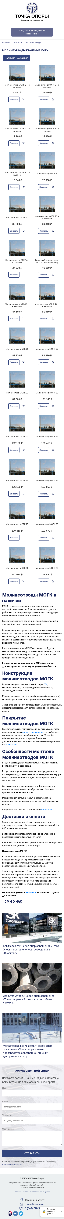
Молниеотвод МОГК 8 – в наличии (47, 129)
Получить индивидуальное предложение (32, 32)
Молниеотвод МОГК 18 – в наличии (47, 305)
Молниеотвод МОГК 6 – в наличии (47, 86)
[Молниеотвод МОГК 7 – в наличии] (17, 117)
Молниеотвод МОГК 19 (17, 349)
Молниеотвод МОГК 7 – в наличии (17, 129)
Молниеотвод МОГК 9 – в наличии (17, 173)
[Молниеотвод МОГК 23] (17, 423)
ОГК (45, 684)
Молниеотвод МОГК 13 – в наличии (47, 217)
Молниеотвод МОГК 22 (47, 393)
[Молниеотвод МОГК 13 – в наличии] (47, 204)
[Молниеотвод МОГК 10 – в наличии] (47, 160)
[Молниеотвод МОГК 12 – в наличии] (17, 204)
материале (46, 809)
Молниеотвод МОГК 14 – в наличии (17, 261)
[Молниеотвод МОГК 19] (17, 336)
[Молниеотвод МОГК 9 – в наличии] (17, 160)
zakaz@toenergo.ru (35, 1204)
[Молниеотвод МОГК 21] (17, 379)
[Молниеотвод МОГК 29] (17, 555)
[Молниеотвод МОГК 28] (47, 511)
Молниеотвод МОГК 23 (17, 436)
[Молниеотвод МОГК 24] (47, 423)
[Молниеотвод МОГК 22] (47, 379)
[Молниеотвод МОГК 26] (47, 467)
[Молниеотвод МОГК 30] (47, 555)
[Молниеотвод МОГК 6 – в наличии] (47, 73)
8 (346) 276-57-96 (35, 1208)
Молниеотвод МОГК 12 (17, 217)
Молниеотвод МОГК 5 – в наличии (17, 86)
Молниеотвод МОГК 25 (17, 480)
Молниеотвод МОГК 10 (47, 173)
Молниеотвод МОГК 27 (17, 524)
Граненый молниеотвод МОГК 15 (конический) (46, 261)
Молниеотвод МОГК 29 (17, 568)
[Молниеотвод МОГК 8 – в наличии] (47, 117)
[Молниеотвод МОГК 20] (47, 336)
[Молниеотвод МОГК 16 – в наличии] (17, 292)
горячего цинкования (32, 732)
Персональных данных (12, 1164)
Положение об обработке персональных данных (32, 1192)
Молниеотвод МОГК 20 (47, 349)
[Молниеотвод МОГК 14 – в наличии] (17, 248)
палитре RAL (11, 744)
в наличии (31, 892)
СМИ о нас (13, 901)
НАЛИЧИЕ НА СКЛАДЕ (16, 58)
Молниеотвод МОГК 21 (17, 393)
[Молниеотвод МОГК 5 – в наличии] (17, 73)
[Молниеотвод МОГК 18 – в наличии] (47, 292)
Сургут (41, 1200)
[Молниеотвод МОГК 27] (17, 511)
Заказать (14, 99)
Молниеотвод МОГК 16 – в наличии (17, 305)
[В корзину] (23, 99)
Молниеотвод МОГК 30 (47, 568)
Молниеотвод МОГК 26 (47, 480)
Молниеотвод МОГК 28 (47, 524)
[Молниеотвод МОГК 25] (17, 467)
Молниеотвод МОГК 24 (47, 436)
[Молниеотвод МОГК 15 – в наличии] (47, 248)
